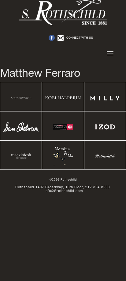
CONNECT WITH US (79, 37)
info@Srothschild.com (64, 191)
